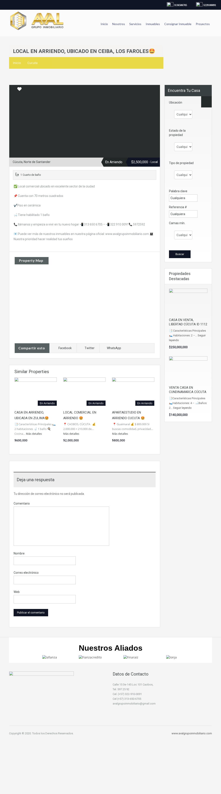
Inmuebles (153, 24)
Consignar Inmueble (177, 24)
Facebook (65, 348)
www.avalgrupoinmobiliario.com (192, 733)
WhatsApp (114, 348)
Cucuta (32, 63)
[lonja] (171, 657)
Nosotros (118, 24)
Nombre (19, 553)
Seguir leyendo (182, 407)
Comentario (22, 503)
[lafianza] (49, 657)
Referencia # (178, 207)
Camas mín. (177, 223)
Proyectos (203, 24)
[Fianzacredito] (90, 657)
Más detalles (34, 434)
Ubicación (175, 102)
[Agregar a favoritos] (19, 90)
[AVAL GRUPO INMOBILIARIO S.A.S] (37, 23)
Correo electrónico (26, 572)
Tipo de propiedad (181, 163)
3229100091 (207, 5)
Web (17, 592)
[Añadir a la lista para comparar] (12, 89)
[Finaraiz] (130, 657)
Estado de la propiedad (177, 133)
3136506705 (178, 5)
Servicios (135, 24)
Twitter (90, 348)
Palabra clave (178, 191)
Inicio (104, 24)
